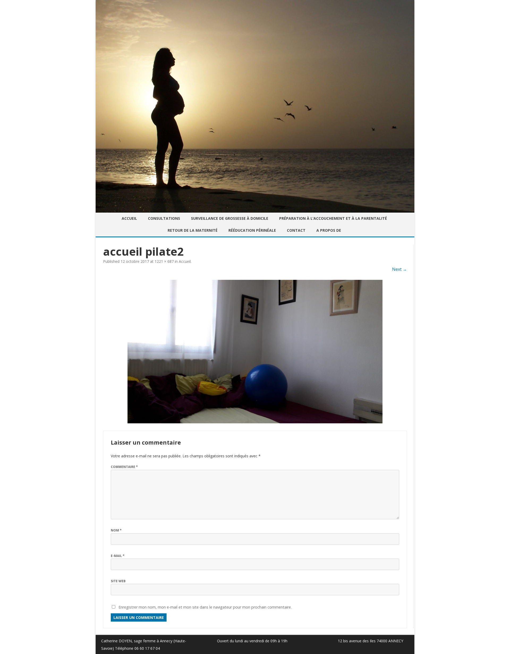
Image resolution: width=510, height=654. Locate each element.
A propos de (328, 230)
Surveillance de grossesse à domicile (229, 218)
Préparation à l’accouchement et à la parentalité (333, 218)
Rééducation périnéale (252, 230)
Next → (399, 269)
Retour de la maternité (193, 230)
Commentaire (124, 467)
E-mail (118, 556)
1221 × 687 (164, 261)
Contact (296, 230)
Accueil (129, 218)
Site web (118, 581)
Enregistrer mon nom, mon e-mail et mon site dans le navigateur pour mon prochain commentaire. (205, 607)
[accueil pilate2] (255, 351)
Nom (116, 530)
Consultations (164, 218)
